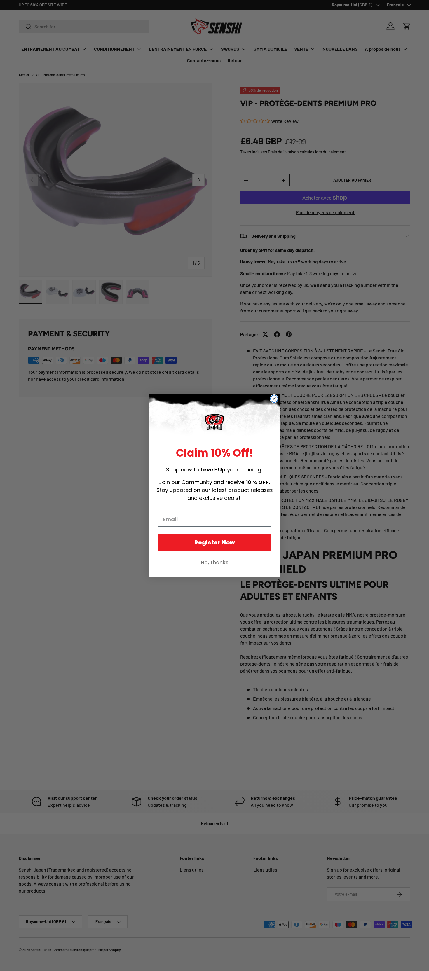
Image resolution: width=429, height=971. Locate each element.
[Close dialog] (274, 398)
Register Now (214, 542)
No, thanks (215, 562)
